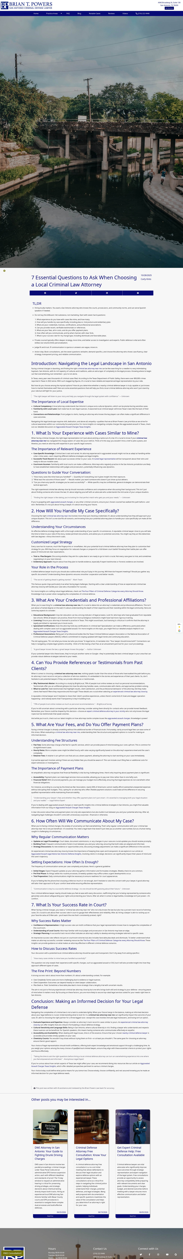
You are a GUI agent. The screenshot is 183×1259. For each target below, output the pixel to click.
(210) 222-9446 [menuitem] (143, 13)
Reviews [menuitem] (111, 13)
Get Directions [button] (169, 8)
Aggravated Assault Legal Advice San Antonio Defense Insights (56, 854)
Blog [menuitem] (79, 13)
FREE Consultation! (12, 1253)
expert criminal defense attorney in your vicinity (106, 711)
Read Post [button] (50, 1216)
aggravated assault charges (62, 502)
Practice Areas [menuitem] (52, 13)
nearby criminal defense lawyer (134, 1033)
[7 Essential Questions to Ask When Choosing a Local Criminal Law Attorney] (26, 5)
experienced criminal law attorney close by (130, 691)
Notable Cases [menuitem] (94, 13)
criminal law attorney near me (90, 368)
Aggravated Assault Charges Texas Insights (73, 427)
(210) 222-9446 (99, 1253)
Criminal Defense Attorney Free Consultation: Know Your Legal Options (91, 1153)
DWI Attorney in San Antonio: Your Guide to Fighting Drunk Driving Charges (49, 1153)
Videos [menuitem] (125, 13)
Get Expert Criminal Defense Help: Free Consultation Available (131, 1151)
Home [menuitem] (36, 13)
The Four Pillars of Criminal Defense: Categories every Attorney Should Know (112, 591)
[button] (4, 271)
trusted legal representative (104, 459)
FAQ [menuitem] (68, 13)
